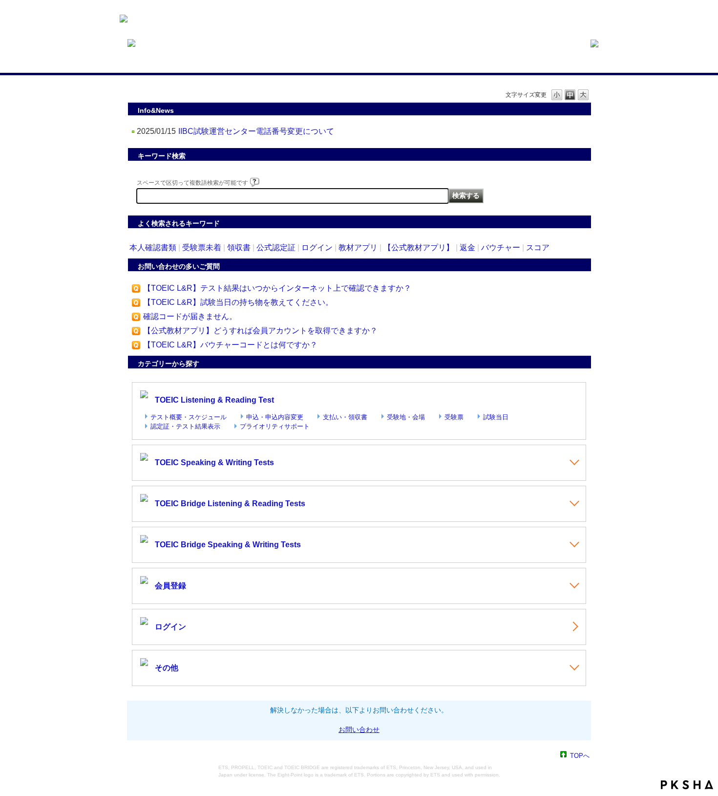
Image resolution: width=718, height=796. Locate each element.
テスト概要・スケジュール (188, 417)
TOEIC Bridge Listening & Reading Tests (230, 503)
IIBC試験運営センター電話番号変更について (256, 131)
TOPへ (580, 755)
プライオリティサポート (275, 426)
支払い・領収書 (345, 417)
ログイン (317, 247)
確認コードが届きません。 (190, 316)
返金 (467, 247)
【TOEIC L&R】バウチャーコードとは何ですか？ (230, 345)
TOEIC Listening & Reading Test (214, 400)
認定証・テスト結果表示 (185, 426)
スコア (537, 247)
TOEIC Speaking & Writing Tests (214, 462)
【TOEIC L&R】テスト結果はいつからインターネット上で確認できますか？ (277, 288)
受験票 (454, 417)
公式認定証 (276, 247)
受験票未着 (201, 247)
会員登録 (170, 585)
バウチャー (500, 247)
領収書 (239, 247)
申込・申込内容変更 (274, 417)
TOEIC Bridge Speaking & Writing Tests (228, 544)
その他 (166, 668)
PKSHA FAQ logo (687, 784)
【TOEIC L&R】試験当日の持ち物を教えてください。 (238, 302)
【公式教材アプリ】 (418, 247)
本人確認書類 (152, 247)
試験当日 (495, 417)
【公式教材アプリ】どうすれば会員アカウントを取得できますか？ (260, 330)
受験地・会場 (406, 417)
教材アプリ (358, 247)
